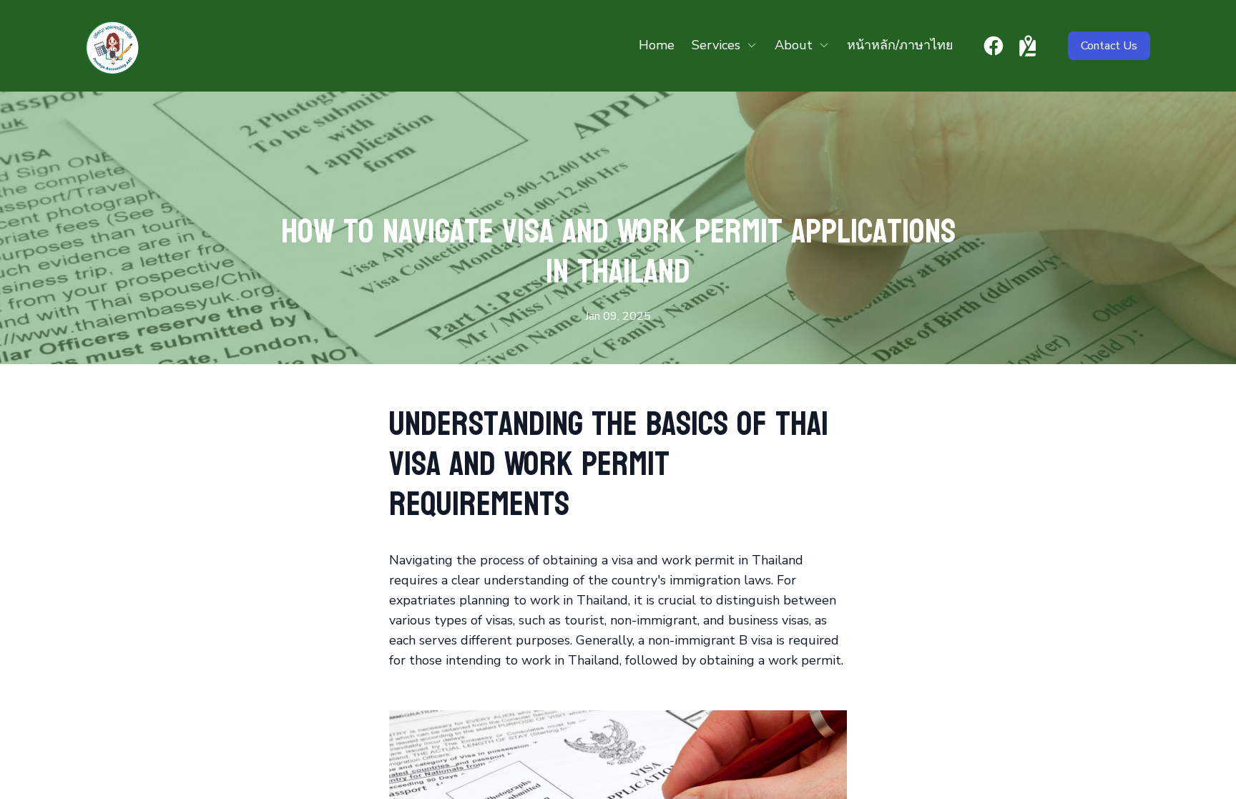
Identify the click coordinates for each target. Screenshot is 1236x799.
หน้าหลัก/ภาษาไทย (900, 45)
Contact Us (1109, 46)
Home (657, 45)
